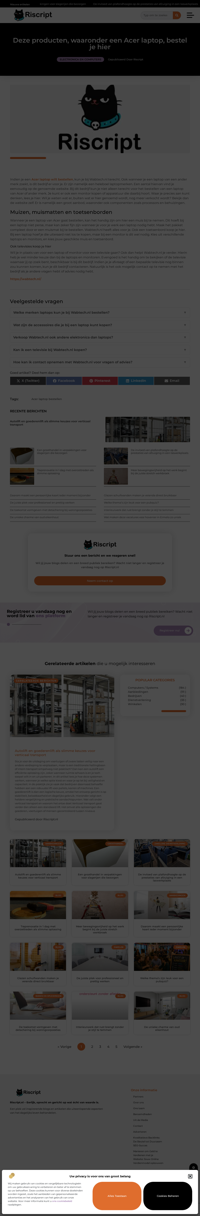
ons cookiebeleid (62, 1201)
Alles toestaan (117, 1195)
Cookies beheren (168, 1195)
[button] (190, 1176)
